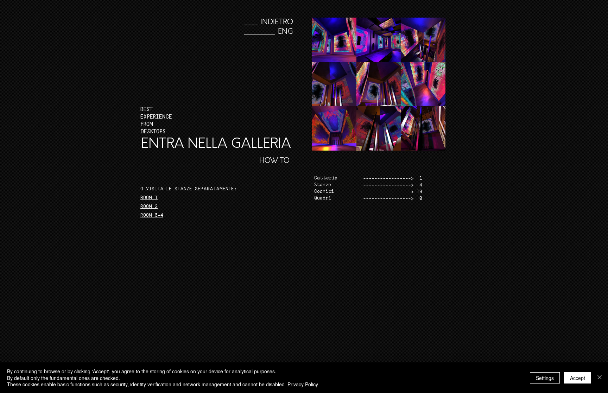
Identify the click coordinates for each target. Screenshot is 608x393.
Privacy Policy (302, 384)
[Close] (599, 377)
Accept (577, 377)
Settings (545, 377)
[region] (360, 201)
